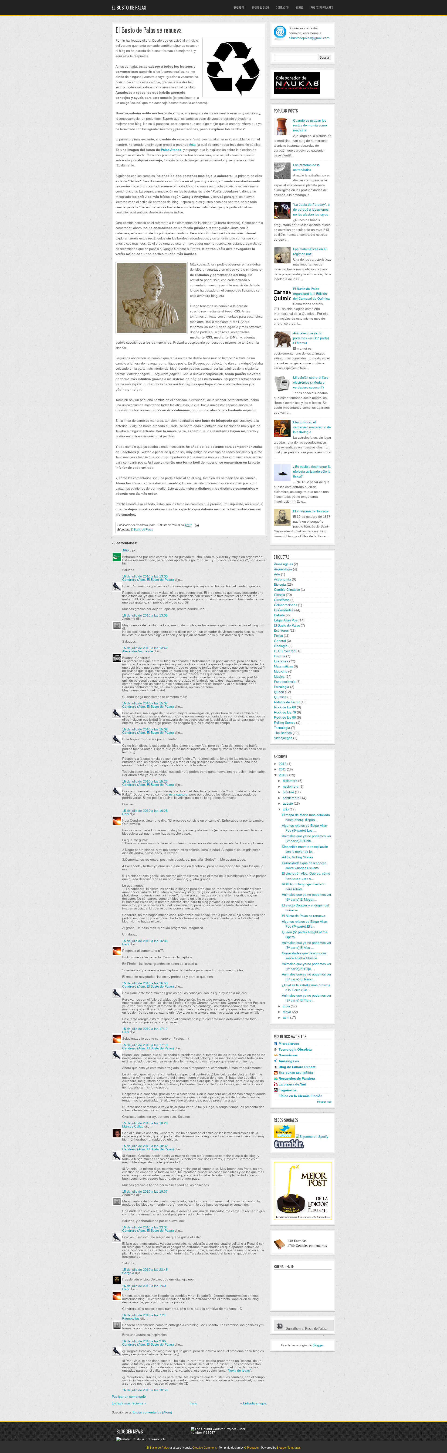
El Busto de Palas (129, 7)
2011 (282, 769)
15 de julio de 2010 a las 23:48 (145, 1269)
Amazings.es (283, 564)
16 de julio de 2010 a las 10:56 (145, 1390)
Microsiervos (289, 1043)
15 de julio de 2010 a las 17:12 (145, 1029)
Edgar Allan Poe (286, 620)
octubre (288, 792)
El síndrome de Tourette (310, 511)
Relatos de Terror (287, 702)
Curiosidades (283, 610)
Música (279, 676)
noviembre (290, 786)
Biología (280, 584)
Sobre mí (239, 7)
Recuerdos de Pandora (297, 1078)
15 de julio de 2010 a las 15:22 (145, 781)
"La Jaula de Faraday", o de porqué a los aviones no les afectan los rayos (311, 209)
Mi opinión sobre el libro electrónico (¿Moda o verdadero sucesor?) (310, 382)
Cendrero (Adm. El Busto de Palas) (148, 579)
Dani (125, 814)
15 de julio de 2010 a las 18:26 (145, 1123)
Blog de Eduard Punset (297, 1067)
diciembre (290, 781)
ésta (192, 144)
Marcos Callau (132, 1126)
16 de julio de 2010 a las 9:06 (144, 1341)
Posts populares (322, 7)
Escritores (281, 630)
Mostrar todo (324, 1101)
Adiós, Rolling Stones (297, 857)
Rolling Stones (284, 722)
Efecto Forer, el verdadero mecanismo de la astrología (312, 427)
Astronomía (282, 579)
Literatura (281, 661)
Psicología (281, 687)
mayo (287, 1012)
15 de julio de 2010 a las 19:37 (145, 1191)
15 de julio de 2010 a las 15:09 (145, 729)
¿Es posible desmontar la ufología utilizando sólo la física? (312, 471)
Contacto (282, 7)
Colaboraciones (285, 605)
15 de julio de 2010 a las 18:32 (145, 1146)
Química (280, 697)
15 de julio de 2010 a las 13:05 (145, 615)
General (280, 641)
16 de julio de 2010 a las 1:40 (144, 1286)
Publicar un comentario (129, 1396)
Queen (279, 692)
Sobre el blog (260, 7)
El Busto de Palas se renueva (148, 30)
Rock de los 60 (285, 707)
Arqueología (283, 569)
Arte (277, 574)
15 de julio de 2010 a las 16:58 (145, 983)
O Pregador (251, 1447)
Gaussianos (288, 1055)
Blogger (318, 1345)
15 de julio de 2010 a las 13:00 (145, 576)
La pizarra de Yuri (292, 1084)
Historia (279, 656)
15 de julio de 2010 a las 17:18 (145, 1045)
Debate (279, 615)
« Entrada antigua (253, 1403)
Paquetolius (130, 1318)
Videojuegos (283, 738)
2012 (282, 764)
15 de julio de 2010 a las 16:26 (145, 811)
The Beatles (283, 733)
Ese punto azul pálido (296, 1073)
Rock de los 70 (285, 712)
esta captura (178, 794)
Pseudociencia (284, 681)
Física (278, 635)
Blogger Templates (289, 1447)
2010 (282, 775)
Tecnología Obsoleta (295, 1049)
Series (300, 7)
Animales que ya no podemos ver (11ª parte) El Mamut (311, 338)
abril (286, 1017)
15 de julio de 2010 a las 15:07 (145, 703)
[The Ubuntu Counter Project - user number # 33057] (221, 1432)
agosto (288, 803)
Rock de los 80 (285, 717)
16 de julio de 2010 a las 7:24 (144, 1315)
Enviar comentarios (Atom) (152, 1412)
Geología (281, 646)
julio (286, 809)
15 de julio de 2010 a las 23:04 (145, 1227)
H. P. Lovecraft (284, 651)
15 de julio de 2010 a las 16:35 (145, 941)
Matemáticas (283, 666)
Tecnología (282, 728)
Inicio (193, 1403)
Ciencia (279, 595)
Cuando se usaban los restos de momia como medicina (310, 125)
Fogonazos (288, 1090)
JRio (125, 550)
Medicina (280, 671)
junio (286, 1006)
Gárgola (128, 1273)
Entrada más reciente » (129, 1403)
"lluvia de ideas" (239, 1370)
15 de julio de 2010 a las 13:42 (145, 648)
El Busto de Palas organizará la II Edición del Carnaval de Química (311, 293)
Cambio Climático (287, 589)
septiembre (291, 798)
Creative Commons (204, 1447)
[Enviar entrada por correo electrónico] (196, 525)
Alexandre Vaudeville (137, 651)
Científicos (281, 600)
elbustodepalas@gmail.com (309, 38)
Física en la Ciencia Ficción (300, 1096)
